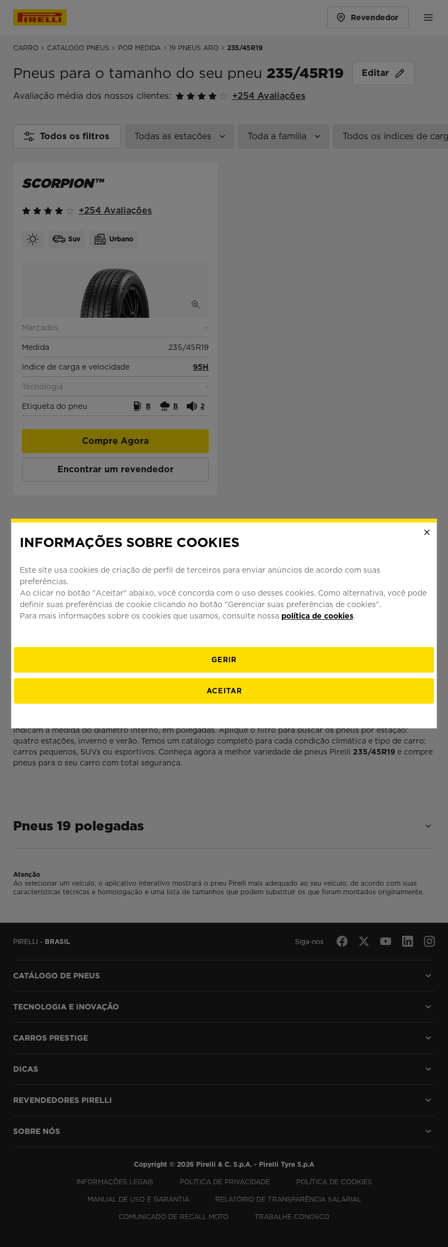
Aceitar (224, 691)
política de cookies (317, 615)
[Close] (427, 532)
